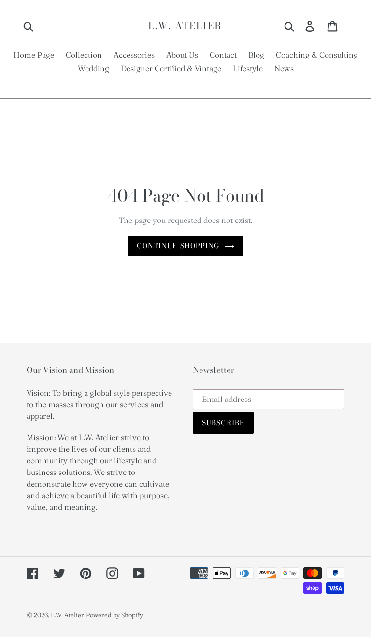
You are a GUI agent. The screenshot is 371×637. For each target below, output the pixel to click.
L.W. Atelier (185, 25)
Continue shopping (178, 245)
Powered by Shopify (114, 615)
